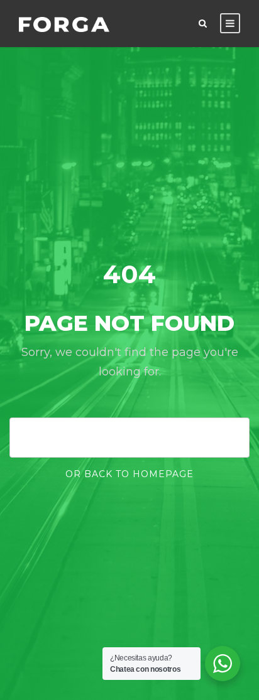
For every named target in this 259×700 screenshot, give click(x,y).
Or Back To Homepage (129, 474)
